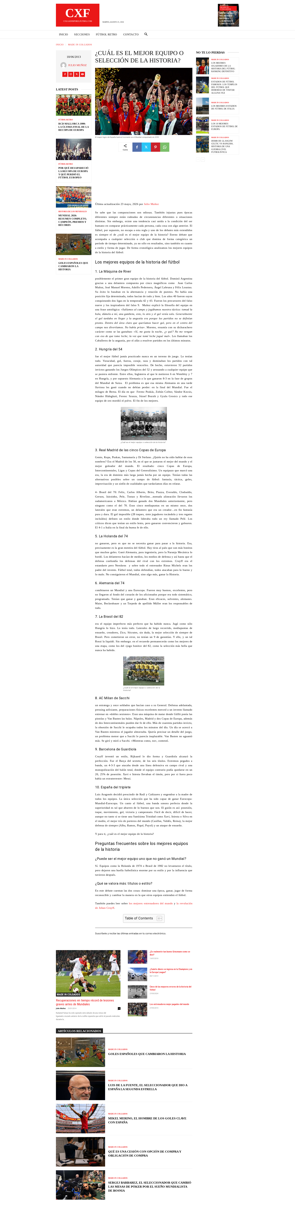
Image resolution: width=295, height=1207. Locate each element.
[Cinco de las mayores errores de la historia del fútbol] (137, 992)
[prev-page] (198, 160)
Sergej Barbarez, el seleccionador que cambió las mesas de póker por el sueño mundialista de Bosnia (149, 1186)
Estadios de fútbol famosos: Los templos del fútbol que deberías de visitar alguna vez (224, 87)
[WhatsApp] (164, 147)
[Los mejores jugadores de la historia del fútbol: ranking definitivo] (202, 65)
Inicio (60, 45)
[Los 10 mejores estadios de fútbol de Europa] (202, 125)
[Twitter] (76, 74)
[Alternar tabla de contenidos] (157, 918)
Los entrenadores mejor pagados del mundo (169, 1004)
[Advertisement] (143, 179)
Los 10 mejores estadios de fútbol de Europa (224, 126)
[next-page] (203, 160)
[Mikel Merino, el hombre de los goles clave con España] (80, 1118)
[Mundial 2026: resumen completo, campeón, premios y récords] (73, 197)
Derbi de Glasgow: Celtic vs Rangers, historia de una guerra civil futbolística (222, 146)
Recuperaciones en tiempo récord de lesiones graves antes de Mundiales (85, 1002)
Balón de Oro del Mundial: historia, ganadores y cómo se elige (227, 18)
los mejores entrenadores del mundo (151, 903)
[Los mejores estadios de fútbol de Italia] (202, 106)
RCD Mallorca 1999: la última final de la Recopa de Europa (73, 126)
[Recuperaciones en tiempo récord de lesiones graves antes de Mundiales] (88, 973)
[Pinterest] (155, 147)
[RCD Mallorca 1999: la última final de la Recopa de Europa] (73, 105)
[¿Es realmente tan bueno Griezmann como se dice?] (137, 957)
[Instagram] (70, 74)
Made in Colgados (225, 8)
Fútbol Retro (65, 120)
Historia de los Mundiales (72, 211)
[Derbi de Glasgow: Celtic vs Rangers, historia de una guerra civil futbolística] (202, 144)
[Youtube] (82, 74)
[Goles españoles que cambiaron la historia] (73, 244)
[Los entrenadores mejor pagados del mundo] (137, 1009)
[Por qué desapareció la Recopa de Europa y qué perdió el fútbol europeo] (73, 149)
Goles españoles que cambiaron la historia (73, 266)
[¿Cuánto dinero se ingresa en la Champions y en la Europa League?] (137, 974)
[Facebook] (64, 74)
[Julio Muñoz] (64, 65)
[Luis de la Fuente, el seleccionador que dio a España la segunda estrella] (80, 1085)
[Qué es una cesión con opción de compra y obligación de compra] (80, 1152)
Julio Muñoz (77, 65)
